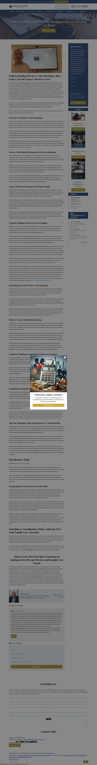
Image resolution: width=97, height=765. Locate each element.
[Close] (65, 357)
